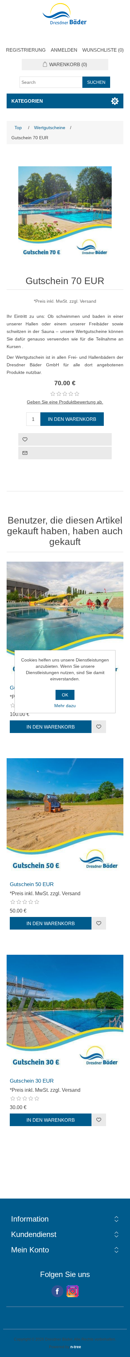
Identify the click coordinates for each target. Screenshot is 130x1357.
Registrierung (26, 50)
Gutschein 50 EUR (32, 884)
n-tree (75, 1347)
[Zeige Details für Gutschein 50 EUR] (65, 816)
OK (65, 694)
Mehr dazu (65, 705)
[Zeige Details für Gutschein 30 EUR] (65, 1013)
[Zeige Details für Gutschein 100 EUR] (65, 620)
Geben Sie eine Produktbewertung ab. (65, 401)
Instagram (73, 1291)
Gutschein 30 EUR (32, 1081)
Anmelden (64, 50)
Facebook (57, 1291)
